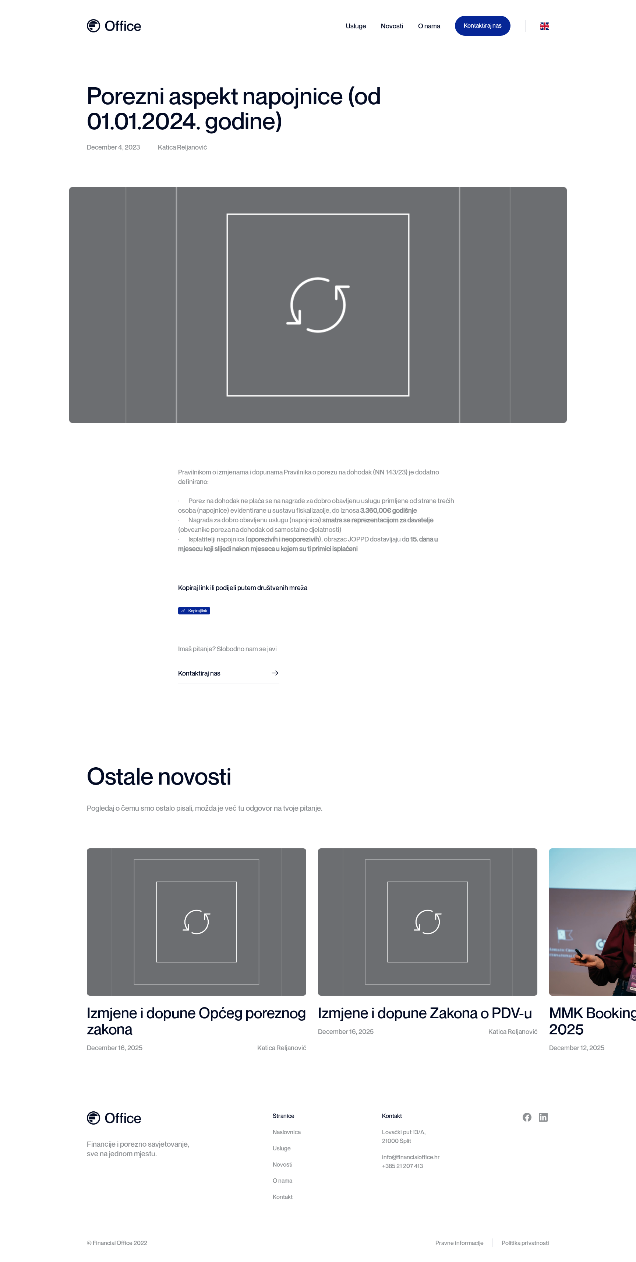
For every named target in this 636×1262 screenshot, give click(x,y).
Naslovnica (287, 1132)
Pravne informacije (459, 1243)
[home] (114, 25)
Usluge (282, 1148)
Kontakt (283, 1196)
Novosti (283, 1164)
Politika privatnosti (525, 1243)
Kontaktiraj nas (483, 25)
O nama (282, 1180)
